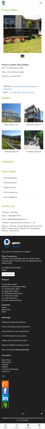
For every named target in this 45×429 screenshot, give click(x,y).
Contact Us (6, 371)
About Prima (6, 360)
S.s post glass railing (9, 284)
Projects (5, 367)
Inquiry (4, 307)
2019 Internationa (10, 183)
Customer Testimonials (10, 369)
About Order (6, 309)
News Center (6, 362)
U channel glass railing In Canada (21, 92)
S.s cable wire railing (9, 298)
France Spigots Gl (10, 197)
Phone (17, 428)
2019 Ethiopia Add (10, 178)
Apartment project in (33, 125)
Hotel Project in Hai (11, 125)
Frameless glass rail (11, 151)
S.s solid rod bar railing (10, 296)
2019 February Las (11, 192)
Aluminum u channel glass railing (14, 286)
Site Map (25, 420)
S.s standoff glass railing (11, 289)
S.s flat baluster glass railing (12, 293)
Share (5, 428)
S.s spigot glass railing (10, 291)
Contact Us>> (8, 274)
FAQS (4, 312)
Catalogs (5, 364)
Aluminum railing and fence (12, 300)
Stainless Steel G (10, 187)
